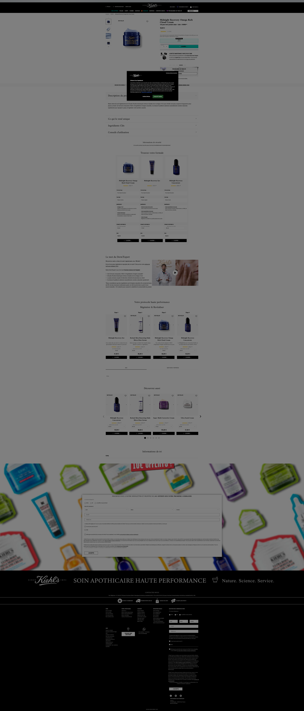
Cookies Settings (146, 96)
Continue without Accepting (171, 73)
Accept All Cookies (158, 96)
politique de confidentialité (146, 92)
